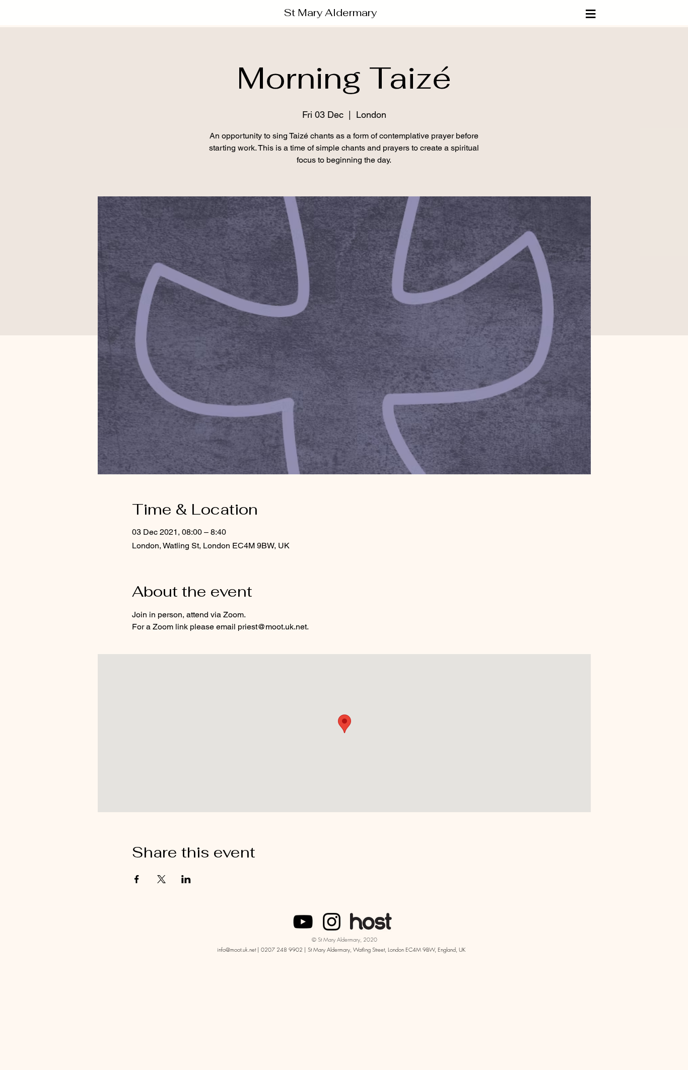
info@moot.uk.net (236, 949)
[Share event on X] (161, 879)
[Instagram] (331, 922)
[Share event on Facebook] (137, 879)
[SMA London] (303, 922)
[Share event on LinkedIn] (186, 879)
